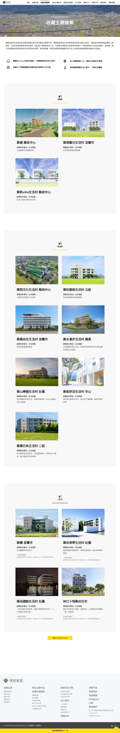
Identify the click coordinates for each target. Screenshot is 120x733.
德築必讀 (8, 688)
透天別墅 (35, 698)
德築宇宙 (93, 688)
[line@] (115, 726)
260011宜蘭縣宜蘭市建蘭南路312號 (101, 710)
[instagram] (112, 726)
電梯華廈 (35, 695)
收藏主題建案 (38, 691)
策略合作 (64, 709)
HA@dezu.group (94, 716)
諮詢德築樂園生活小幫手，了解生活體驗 (86, 67)
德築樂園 (93, 695)
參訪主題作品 (38, 688)
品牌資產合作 (65, 712)
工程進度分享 (36, 708)
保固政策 (38, 725)
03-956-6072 (93, 713)
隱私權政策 (31, 725)
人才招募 (64, 704)
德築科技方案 (67, 688)
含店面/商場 (36, 700)
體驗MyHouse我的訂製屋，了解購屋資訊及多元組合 (34, 61)
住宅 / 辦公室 (36, 703)
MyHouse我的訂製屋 (39, 706)
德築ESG (65, 716)
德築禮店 (93, 691)
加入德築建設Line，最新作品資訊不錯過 (86, 61)
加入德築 (65, 700)
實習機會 (64, 707)
